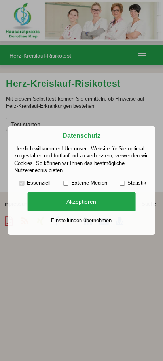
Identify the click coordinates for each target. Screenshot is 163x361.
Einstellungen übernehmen (81, 220)
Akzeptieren (81, 201)
